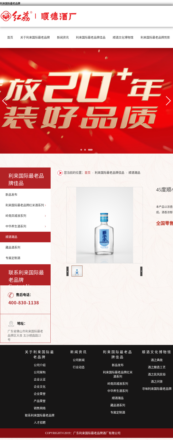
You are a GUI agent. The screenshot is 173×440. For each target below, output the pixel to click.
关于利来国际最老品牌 (35, 37)
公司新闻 (79, 360)
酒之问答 (157, 381)
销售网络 (40, 408)
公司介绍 (40, 365)
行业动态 (79, 367)
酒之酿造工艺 (157, 367)
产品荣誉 (40, 401)
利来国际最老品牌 (10, 3)
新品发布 (11, 194)
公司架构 (40, 372)
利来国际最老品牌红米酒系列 (24, 205)
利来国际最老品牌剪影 (155, 37)
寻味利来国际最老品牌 (157, 388)
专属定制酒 (12, 258)
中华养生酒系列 (15, 226)
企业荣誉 (40, 393)
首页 (10, 37)
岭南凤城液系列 (15, 215)
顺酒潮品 (11, 236)
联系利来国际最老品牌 (39, 415)
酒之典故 (157, 360)
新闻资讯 (63, 37)
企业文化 (40, 386)
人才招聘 (40, 422)
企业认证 (40, 379)
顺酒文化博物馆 (123, 37)
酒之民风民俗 (157, 374)
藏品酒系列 (12, 247)
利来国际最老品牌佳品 (90, 37)
